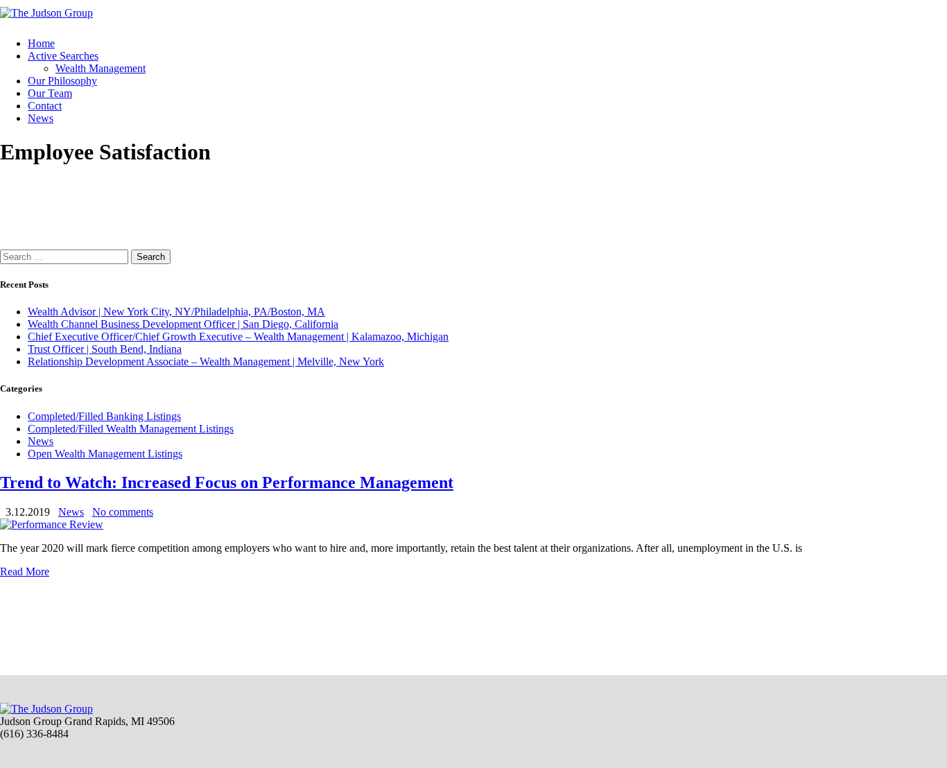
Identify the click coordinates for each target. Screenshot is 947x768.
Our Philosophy (62, 81)
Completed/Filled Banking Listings (104, 416)
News (40, 118)
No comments (122, 512)
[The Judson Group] (46, 13)
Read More (24, 571)
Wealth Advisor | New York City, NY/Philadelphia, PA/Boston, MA (176, 311)
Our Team (50, 93)
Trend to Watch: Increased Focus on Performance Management (226, 482)
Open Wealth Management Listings (105, 454)
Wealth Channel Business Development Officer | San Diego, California (183, 324)
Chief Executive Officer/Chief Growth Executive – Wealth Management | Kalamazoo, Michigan (238, 336)
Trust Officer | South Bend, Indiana (105, 349)
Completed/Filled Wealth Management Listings (131, 429)
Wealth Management (100, 68)
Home (41, 43)
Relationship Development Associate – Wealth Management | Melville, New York (206, 361)
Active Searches (63, 56)
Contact (45, 106)
